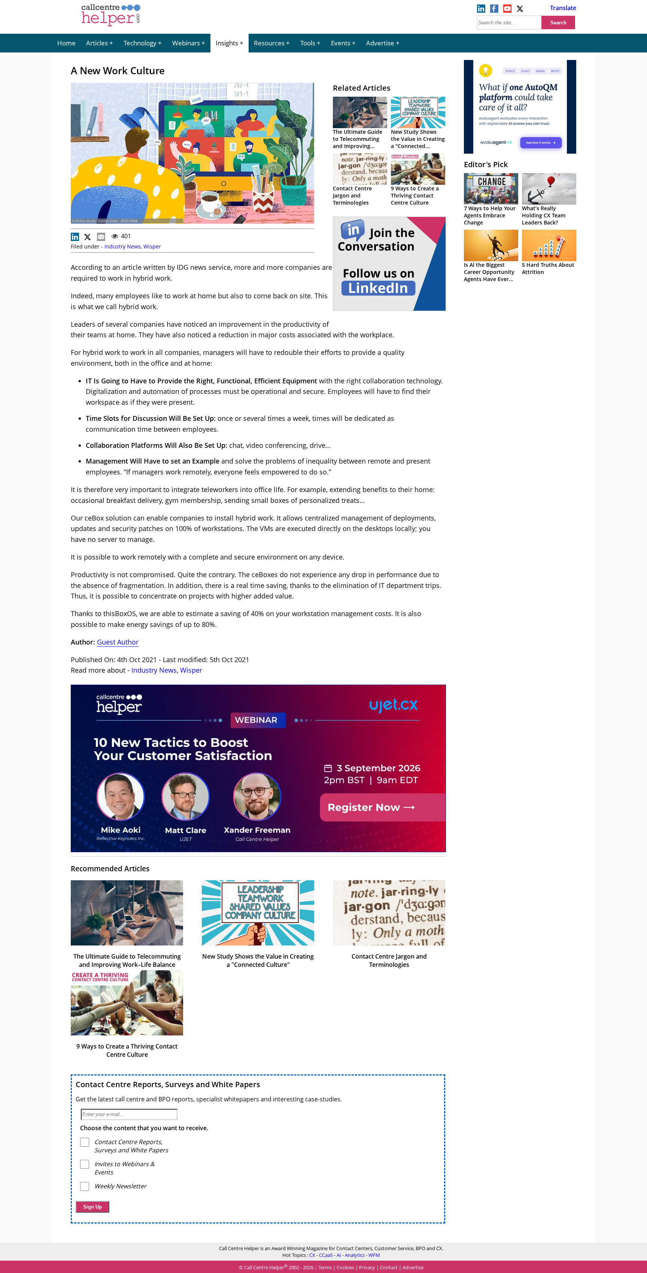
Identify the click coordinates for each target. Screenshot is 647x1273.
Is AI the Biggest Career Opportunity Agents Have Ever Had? (489, 275)
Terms (325, 1267)
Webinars (186, 43)
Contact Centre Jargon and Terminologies (352, 195)
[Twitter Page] (520, 10)
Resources (269, 43)
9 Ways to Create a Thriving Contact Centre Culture (415, 195)
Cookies (345, 1267)
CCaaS (326, 1255)
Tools (307, 43)
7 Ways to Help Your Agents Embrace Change (490, 215)
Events (340, 43)
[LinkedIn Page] (481, 10)
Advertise (380, 43)
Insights (227, 43)
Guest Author (118, 641)
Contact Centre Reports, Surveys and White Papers (168, 1084)
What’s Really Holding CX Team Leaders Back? (543, 215)
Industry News (122, 246)
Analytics (355, 1255)
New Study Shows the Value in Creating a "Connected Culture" (418, 142)
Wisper (152, 246)
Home (66, 43)
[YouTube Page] (507, 10)
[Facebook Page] (494, 10)
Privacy (367, 1267)
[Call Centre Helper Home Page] (111, 27)
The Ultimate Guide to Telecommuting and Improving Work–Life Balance (357, 142)
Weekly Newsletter (120, 1186)
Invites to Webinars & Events (124, 1168)
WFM (374, 1255)
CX (312, 1255)
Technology (140, 43)
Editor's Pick (486, 164)
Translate (563, 8)
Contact (389, 1267)
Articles (97, 43)
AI (339, 1255)
